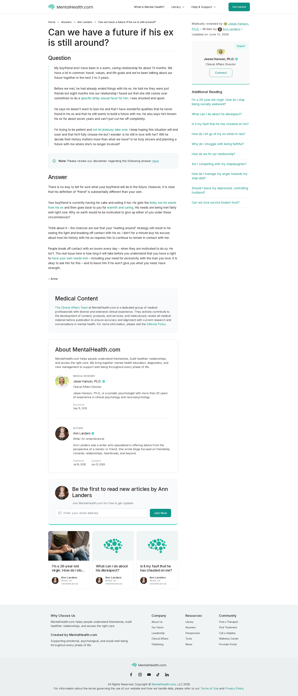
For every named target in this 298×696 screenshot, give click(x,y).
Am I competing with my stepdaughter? (219, 164)
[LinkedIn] (167, 675)
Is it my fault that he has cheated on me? (220, 124)
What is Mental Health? (149, 7)
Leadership (158, 633)
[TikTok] (158, 675)
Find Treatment (228, 627)
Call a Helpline (227, 633)
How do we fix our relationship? (213, 154)
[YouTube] (149, 675)
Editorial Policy (156, 324)
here (155, 160)
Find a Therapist (228, 621)
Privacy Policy (234, 688)
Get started (239, 6)
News (188, 644)
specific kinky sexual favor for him (104, 98)
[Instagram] (140, 675)
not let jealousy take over (110, 129)
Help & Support (201, 7)
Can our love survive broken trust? (216, 202)
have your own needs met (70, 258)
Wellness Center (229, 638)
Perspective (192, 633)
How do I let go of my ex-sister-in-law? (218, 134)
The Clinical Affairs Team (71, 307)
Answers (66, 22)
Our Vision (157, 627)
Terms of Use (209, 688)
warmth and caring (120, 207)
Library (176, 7)
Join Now (160, 513)
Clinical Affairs (160, 638)
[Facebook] (131, 675)
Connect (221, 72)
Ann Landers (84, 22)
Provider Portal (228, 644)
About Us (157, 621)
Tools (188, 638)
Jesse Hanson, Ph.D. (87, 381)
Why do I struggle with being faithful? (218, 144)
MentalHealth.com (164, 684)
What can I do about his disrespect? (217, 114)
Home (51, 22)
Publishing (157, 644)
